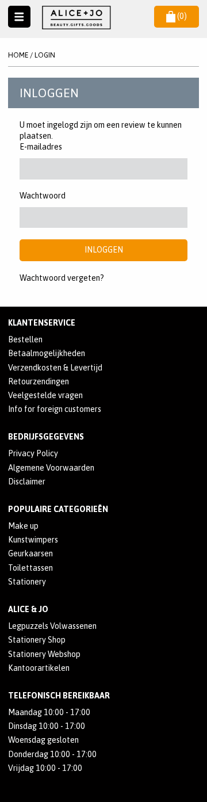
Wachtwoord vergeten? (62, 277)
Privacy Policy (33, 453)
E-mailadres (41, 146)
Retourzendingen (38, 381)
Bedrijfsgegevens (46, 436)
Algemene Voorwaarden (51, 467)
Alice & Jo (28, 609)
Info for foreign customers (54, 409)
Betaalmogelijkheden (46, 353)
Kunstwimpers (33, 539)
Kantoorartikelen (39, 668)
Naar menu (19, 17)
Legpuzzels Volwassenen (52, 626)
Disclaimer (26, 481)
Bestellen (25, 339)
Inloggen (104, 249)
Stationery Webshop (44, 654)
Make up (23, 525)
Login (44, 55)
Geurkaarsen (30, 553)
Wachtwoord (43, 195)
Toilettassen (30, 567)
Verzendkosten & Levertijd (55, 367)
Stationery (27, 581)
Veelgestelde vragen (45, 395)
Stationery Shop (37, 639)
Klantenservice (41, 322)
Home (18, 55)
